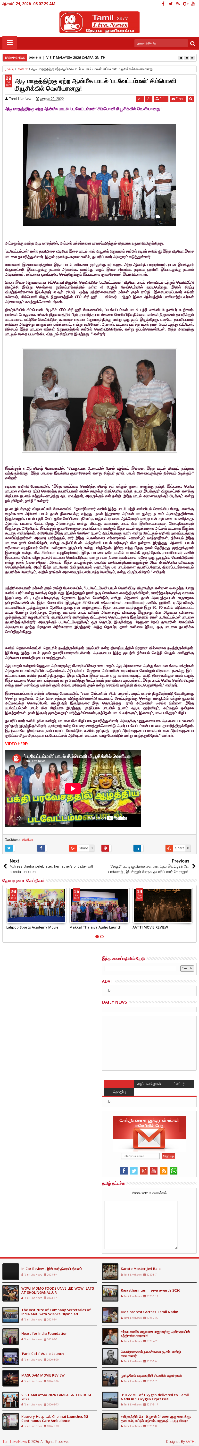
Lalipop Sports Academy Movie (32, 927)
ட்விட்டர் (179, 1084)
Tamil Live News (14, 1442)
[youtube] (193, 4)
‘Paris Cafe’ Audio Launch (42, 1353)
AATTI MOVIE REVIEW (150, 927)
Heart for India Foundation (44, 1333)
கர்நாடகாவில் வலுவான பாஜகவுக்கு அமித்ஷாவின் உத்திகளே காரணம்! (155, 1333)
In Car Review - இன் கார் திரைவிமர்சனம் (51, 1268)
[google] (185, 4)
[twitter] (170, 4)
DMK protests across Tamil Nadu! (149, 1312)
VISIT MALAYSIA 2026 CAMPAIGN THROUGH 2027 (86, 57)
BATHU (191, 1442)
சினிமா (27, 839)
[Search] (193, 43)
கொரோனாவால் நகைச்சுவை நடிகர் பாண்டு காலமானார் (151, 1353)
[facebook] (163, 4)
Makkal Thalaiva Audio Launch (95, 927)
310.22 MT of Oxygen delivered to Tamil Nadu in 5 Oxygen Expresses (155, 1397)
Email (179, 99)
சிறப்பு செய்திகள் (149, 1084)
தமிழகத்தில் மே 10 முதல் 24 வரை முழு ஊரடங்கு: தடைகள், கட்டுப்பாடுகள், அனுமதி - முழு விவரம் (156, 1418)
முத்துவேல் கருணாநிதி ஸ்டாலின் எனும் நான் (151, 1375)
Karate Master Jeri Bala (141, 1268)
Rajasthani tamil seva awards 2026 (150, 1290)
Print (162, 99)
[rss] (178, 4)
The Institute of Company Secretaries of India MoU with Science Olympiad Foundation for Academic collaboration (56, 1314)
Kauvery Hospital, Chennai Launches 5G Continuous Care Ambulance (54, 1418)
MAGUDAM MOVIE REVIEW (43, 1375)
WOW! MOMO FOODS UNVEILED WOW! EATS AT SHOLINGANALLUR (57, 1290)
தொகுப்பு (119, 1092)
